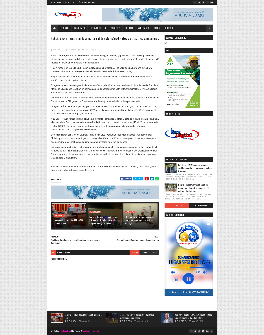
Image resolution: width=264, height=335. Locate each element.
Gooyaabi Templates (91, 330)
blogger (134, 252)
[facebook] (195, 2)
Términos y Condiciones (86, 2)
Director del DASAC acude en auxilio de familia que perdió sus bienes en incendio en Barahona (195, 168)
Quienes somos (56, 2)
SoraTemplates (65, 330)
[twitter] (199, 2)
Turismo (169, 28)
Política (129, 28)
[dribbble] (203, 2)
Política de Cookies (69, 2)
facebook (154, 252)
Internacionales (98, 28)
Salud (157, 28)
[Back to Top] (211, 331)
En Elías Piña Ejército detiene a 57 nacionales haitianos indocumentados (137, 316)
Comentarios (201, 205)
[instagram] (207, 2)
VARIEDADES (143, 28)
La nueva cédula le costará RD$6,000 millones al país (68, 221)
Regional (65, 28)
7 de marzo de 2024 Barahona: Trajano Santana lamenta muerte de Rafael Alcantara (193, 316)
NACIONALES (79, 28)
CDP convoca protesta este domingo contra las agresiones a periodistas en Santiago (140, 220)
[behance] (211, 2)
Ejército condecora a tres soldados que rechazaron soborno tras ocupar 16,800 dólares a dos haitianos (193, 188)
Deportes (115, 28)
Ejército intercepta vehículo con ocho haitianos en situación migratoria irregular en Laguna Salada (103, 220)
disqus (144, 252)
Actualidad (177, 205)
